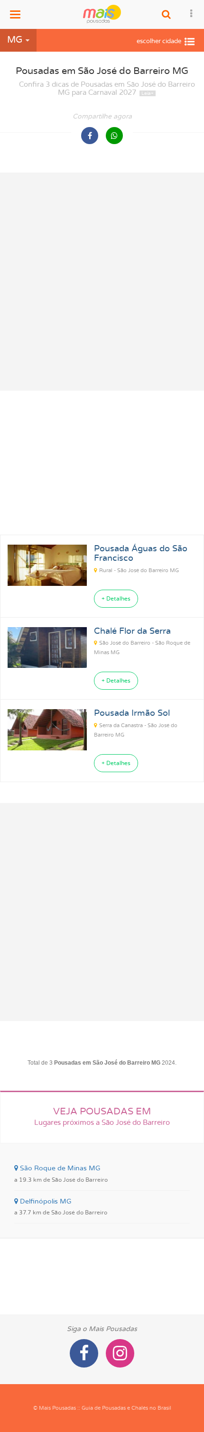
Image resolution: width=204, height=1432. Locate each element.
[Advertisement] (102, 281)
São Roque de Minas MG (61, 1173)
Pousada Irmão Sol (132, 713)
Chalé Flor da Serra (132, 631)
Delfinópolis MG (60, 1206)
